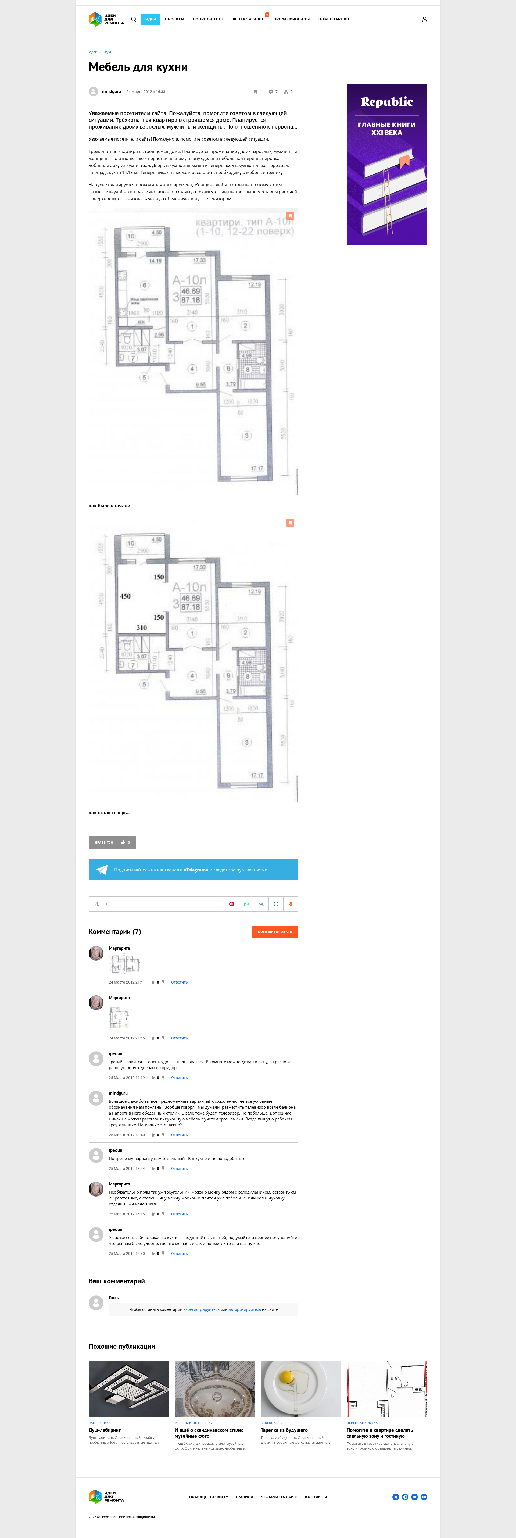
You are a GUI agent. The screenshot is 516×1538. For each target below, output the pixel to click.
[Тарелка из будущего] (301, 1405)
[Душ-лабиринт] (129, 1405)
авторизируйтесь (245, 1309)
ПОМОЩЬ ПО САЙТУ (208, 1497)
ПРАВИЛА (244, 1497)
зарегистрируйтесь (202, 1309)
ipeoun (115, 1053)
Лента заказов (250, 19)
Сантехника (100, 1423)
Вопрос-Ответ (208, 19)
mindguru (118, 1093)
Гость (114, 1298)
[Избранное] (255, 92)
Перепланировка (362, 1423)
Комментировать (275, 932)
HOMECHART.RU (333, 19)
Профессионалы (292, 19)
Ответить (179, 982)
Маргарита (119, 948)
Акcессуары (272, 1423)
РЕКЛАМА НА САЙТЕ (279, 1497)
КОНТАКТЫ (316, 1497)
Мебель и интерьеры (194, 1423)
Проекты (174, 19)
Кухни (109, 51)
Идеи (150, 19)
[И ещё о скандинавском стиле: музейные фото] (215, 1405)
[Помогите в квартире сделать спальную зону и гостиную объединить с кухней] (387, 1405)
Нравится (112, 842)
